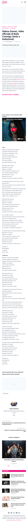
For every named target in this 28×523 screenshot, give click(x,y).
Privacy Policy (18, 520)
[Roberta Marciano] (14, 404)
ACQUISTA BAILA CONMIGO (10, 94)
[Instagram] (14, 512)
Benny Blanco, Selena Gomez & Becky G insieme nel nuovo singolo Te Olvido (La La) (18, 482)
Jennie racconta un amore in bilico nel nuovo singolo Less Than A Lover (18, 505)
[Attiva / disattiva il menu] (25, 2)
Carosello (9, 26)
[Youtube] (16, 512)
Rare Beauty (14, 83)
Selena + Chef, (21, 79)
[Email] (14, 415)
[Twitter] (11, 512)
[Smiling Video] (19, 512)
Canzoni (4, 26)
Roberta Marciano (9, 41)
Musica (15, 26)
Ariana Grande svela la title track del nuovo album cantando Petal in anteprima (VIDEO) (18, 490)
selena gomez (5, 393)
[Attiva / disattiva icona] (22, 2)
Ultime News (13, 28)
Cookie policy (12, 520)
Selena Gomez (5, 28)
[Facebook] (9, 512)
